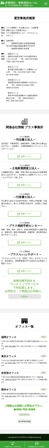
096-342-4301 (10, 396)
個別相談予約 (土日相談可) (37, 447)
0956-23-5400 (10, 379)
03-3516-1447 (10, 363)
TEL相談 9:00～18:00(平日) (12, 447)
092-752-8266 (10, 346)
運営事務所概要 (24, 421)
